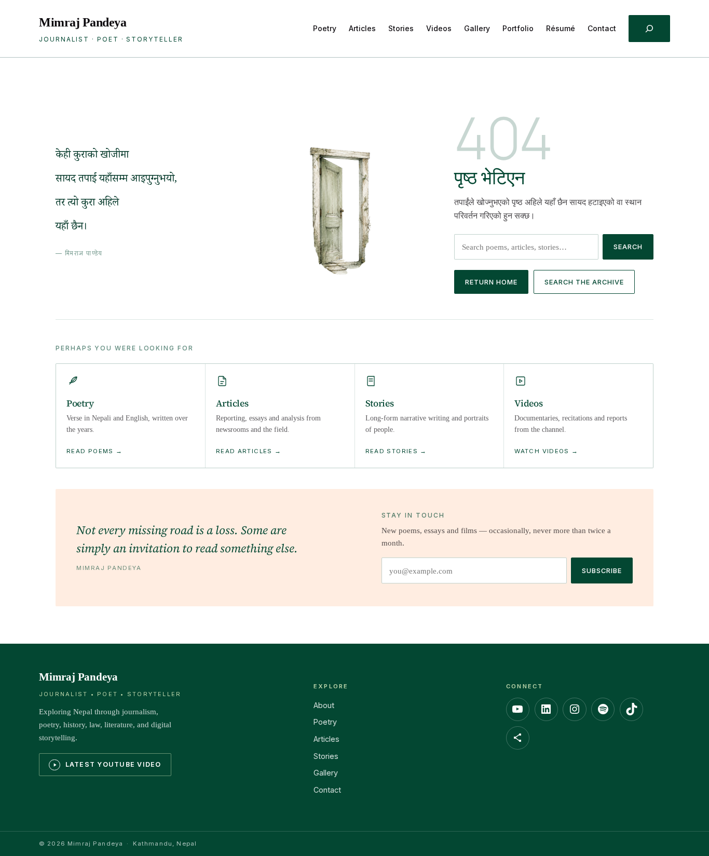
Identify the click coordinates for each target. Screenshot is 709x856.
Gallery (325, 772)
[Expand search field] (649, 29)
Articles (326, 739)
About (323, 705)
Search (628, 247)
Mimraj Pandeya (82, 22)
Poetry (325, 721)
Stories (325, 756)
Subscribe (602, 571)
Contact (327, 789)
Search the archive (584, 282)
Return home (491, 282)
